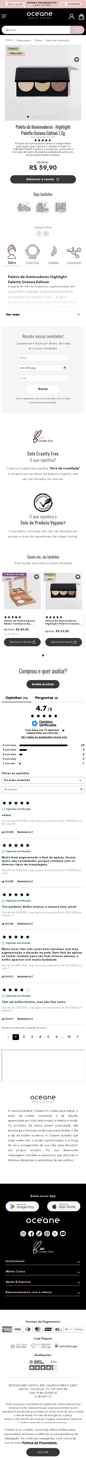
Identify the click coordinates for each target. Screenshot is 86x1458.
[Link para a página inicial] (9, 40)
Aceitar (43, 1452)
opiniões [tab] (16, 698)
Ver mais (13, 314)
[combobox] (43, 30)
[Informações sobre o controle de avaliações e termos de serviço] (63, 730)
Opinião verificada (18, 809)
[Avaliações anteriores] (8, 1036)
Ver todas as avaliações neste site (44, 737)
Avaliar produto (43, 684)
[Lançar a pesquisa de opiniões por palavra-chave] (81, 789)
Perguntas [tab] (46, 698)
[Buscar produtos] (77, 30)
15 (69, 1036)
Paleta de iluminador (58, 40)
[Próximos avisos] (77, 1037)
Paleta (38, 40)
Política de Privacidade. (39, 1442)
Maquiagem (24, 40)
